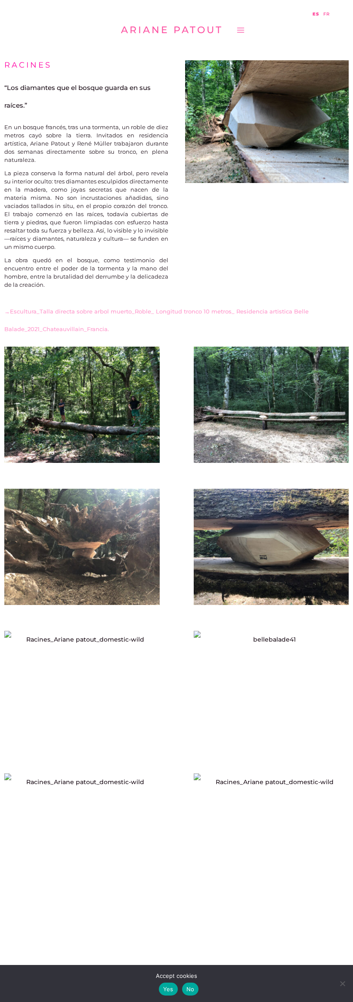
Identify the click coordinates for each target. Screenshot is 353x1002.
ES (316, 14)
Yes (168, 989)
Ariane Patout (172, 29)
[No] (342, 983)
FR (326, 14)
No (190, 989)
